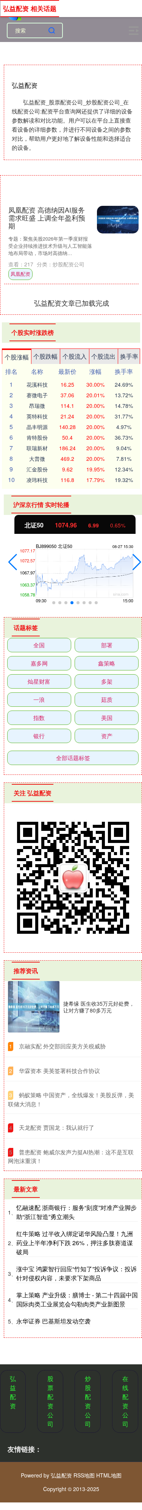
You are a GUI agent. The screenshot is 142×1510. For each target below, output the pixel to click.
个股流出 (103, 356)
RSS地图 (84, 1475)
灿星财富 (39, 681)
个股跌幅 (45, 356)
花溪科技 (37, 384)
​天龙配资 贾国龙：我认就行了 (56, 1127)
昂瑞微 (37, 405)
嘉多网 (39, 663)
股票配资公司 (50, 1401)
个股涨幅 (17, 357)
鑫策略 (106, 663)
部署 (106, 645)
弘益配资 (13, 1392)
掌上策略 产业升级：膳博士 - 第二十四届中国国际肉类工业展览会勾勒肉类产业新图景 (77, 1299)
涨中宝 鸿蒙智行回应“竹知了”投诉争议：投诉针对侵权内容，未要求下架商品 (76, 1273)
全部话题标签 (73, 758)
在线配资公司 (125, 1401)
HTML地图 (109, 1475)
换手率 (129, 356)
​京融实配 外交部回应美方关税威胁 (62, 1046)
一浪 (39, 699)
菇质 (106, 699)
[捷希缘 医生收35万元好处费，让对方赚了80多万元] (33, 1007)
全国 (39, 645)
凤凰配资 (20, 274)
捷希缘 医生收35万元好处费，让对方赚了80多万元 (98, 1007)
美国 (106, 718)
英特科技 (37, 416)
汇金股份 (37, 469)
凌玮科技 (37, 480)
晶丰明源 (37, 427)
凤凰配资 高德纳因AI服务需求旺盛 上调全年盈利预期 (46, 217)
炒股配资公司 (88, 1401)
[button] (13, 562)
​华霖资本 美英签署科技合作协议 (59, 1071)
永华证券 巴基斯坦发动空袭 (53, 1321)
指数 (39, 718)
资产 (106, 736)
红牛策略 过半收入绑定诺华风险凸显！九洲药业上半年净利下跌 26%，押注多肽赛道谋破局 (74, 1242)
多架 (106, 681)
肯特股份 (37, 437)
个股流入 (74, 356)
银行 (39, 736)
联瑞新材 (37, 448)
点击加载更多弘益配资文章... (71, 303)
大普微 (37, 458)
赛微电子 (37, 395)
